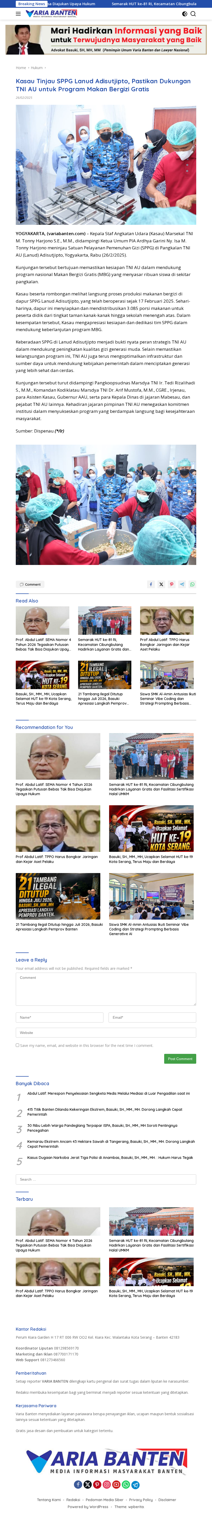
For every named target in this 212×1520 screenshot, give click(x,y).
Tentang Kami (49, 1499)
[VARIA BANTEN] (50, 14)
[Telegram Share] (182, 584)
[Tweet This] (161, 584)
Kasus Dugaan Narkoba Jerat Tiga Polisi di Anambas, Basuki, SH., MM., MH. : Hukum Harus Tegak (110, 1157)
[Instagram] (107, 1484)
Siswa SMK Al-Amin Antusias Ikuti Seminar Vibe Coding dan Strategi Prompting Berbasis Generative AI (168, 699)
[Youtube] (116, 1484)
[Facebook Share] (151, 584)
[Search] (193, 14)
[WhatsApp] (126, 1484)
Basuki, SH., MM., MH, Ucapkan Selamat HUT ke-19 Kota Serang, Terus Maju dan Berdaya (43, 699)
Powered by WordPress (88, 1506)
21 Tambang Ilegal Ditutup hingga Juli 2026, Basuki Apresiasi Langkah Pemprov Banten (102, 699)
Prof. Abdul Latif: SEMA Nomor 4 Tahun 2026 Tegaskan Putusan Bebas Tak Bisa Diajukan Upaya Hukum (43, 644)
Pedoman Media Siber (105, 1499)
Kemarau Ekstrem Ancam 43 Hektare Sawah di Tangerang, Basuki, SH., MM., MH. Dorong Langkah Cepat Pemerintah (111, 1144)
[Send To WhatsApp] (192, 584)
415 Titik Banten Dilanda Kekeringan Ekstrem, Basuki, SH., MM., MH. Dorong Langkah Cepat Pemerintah (104, 1111)
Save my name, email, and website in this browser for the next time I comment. (86, 1045)
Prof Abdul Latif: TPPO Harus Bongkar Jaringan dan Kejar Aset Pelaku (165, 644)
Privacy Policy (141, 1499)
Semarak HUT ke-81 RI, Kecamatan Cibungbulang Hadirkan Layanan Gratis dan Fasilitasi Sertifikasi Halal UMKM (105, 644)
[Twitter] (88, 1484)
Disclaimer (167, 1499)
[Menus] (19, 13)
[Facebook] (78, 1484)
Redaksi (73, 1499)
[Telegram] (135, 1485)
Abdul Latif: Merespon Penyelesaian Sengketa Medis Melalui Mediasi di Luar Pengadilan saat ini (108, 1093)
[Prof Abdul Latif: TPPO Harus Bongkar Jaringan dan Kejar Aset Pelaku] (168, 621)
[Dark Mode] (185, 14)
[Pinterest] (97, 1484)
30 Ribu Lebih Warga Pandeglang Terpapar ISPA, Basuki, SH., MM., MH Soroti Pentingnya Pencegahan (102, 1127)
